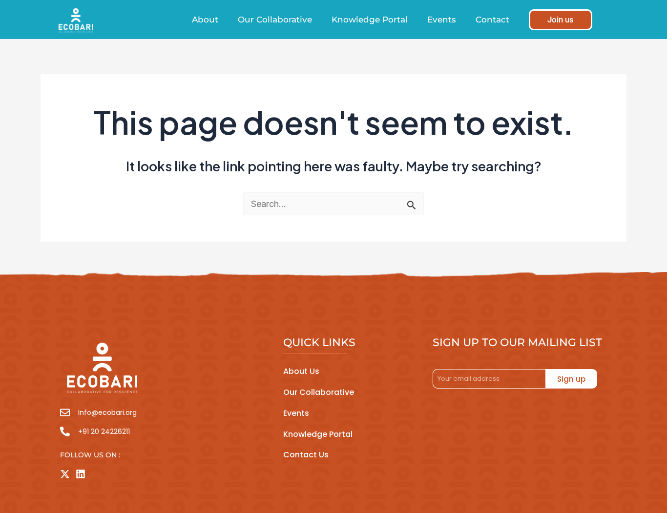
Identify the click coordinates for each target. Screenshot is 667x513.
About (205, 19)
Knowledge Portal (370, 19)
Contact (492, 19)
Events (441, 19)
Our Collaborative (275, 19)
